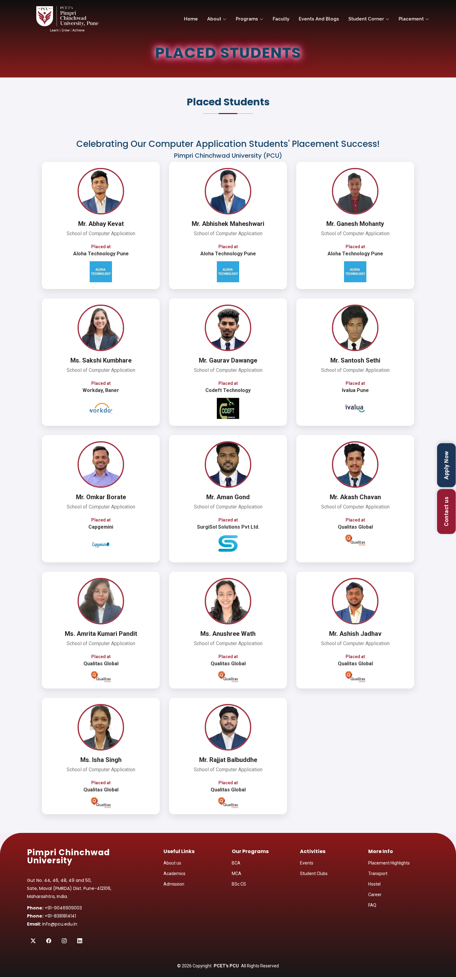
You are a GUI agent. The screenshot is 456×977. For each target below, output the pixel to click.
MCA (236, 873)
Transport (377, 873)
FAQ (372, 905)
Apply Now (446, 465)
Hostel (374, 884)
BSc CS (239, 884)
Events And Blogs (319, 19)
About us (172, 863)
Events (306, 863)
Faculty (281, 19)
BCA (236, 863)
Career (375, 894)
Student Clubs (314, 873)
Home (191, 19)
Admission (173, 884)
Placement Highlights (389, 863)
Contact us (446, 511)
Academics (174, 873)
